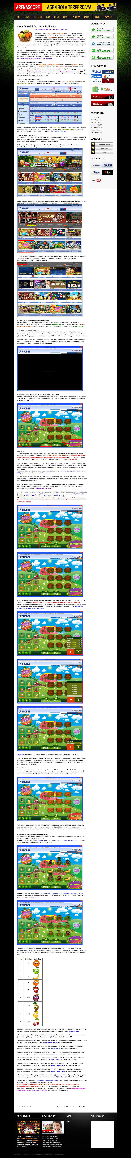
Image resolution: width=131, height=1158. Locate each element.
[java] (102, 151)
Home (18, 17)
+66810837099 (52, 1140)
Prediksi (97, 17)
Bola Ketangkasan (96, 120)
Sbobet (69, 81)
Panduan (87, 17)
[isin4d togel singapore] (96, 178)
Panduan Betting (95, 127)
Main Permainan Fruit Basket (40, 1090)
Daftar (56, 17)
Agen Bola (94, 117)
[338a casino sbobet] (96, 170)
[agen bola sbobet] (96, 163)
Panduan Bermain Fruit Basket (43, 488)
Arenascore (60, 33)
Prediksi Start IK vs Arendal (26, 1107)
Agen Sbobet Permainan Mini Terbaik (49, 64)
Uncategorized (95, 132)
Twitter (68, 1122)
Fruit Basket (75, 39)
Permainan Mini (52, 37)
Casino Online (95, 122)
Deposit (66, 17)
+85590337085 (54, 1138)
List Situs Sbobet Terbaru (66, 129)
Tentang (27, 17)
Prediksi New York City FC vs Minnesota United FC (71, 1107)
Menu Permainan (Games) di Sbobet (57, 455)
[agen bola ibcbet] (107, 163)
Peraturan (38, 17)
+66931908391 (54, 1136)
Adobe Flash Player (56, 324)
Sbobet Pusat (50, 33)
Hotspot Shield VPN (60, 131)
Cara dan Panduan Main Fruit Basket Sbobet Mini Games (51, 29)
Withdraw (76, 17)
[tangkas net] (107, 170)
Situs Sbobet (56, 127)
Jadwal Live (108, 17)
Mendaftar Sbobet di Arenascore (69, 72)
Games (48, 17)
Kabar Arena (94, 125)
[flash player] (102, 147)
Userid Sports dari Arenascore (38, 72)
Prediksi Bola (94, 130)
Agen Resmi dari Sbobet (62, 66)
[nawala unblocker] (102, 143)
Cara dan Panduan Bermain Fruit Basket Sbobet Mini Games (35, 58)
